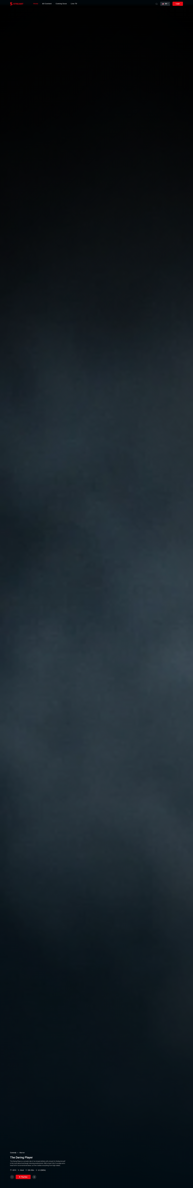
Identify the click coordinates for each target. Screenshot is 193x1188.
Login (178, 4)
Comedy (13, 1153)
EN (166, 4)
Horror (22, 1153)
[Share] (34, 1177)
